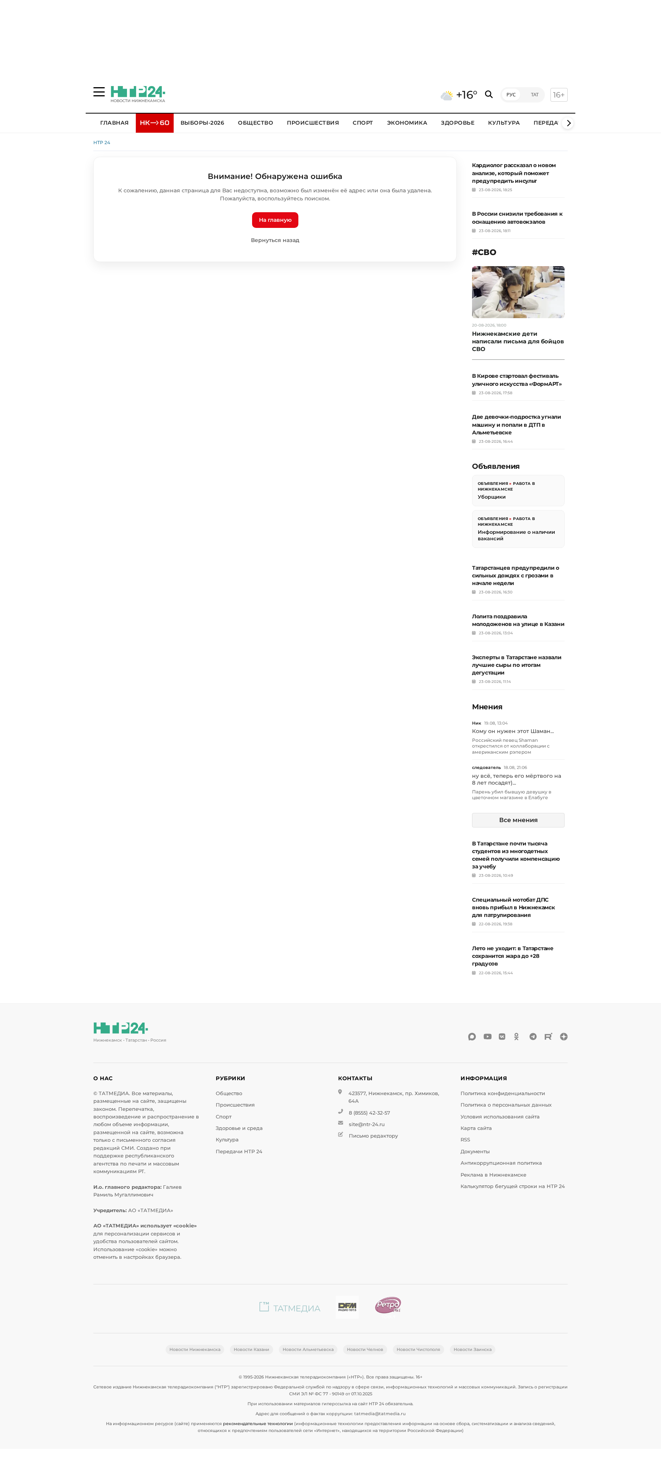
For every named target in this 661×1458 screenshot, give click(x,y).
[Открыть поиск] (489, 94)
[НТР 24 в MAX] (472, 1036)
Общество (255, 123)
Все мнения (518, 820)
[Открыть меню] (99, 91)
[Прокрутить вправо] (567, 123)
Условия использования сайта (500, 1117)
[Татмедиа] (290, 1308)
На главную (275, 219)
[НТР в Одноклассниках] (518, 1036)
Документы (475, 1151)
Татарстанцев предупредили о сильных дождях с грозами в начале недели (515, 575)
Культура (504, 123)
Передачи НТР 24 (239, 1151)
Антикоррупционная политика (501, 1163)
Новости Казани (251, 1349)
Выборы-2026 (203, 123)
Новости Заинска (473, 1349)
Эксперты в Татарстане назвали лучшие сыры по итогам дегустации (516, 665)
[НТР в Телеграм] (533, 1036)
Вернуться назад (275, 240)
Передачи (550, 123)
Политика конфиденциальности (503, 1093)
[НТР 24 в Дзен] (564, 1036)
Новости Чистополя (418, 1349)
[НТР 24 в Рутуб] (548, 1036)
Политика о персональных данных (506, 1105)
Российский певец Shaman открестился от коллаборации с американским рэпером (511, 746)
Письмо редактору (373, 1136)
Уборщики (492, 497)
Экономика (407, 123)
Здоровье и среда (239, 1128)
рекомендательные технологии (258, 1423)
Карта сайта (476, 1128)
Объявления (493, 483)
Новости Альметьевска (308, 1349)
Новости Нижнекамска (194, 1349)
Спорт (363, 123)
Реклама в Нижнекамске (493, 1175)
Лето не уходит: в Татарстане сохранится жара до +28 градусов (513, 956)
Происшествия (313, 123)
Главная (114, 123)
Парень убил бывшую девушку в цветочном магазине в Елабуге (511, 795)
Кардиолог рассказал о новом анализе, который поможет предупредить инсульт (514, 173)
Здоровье (457, 123)
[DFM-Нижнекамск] (347, 1308)
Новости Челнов (365, 1349)
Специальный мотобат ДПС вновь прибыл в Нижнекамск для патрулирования (513, 907)
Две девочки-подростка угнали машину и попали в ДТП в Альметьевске (516, 424)
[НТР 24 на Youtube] (487, 1036)
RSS (465, 1140)
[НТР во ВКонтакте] (502, 1036)
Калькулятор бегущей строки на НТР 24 (513, 1186)
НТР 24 (101, 142)
